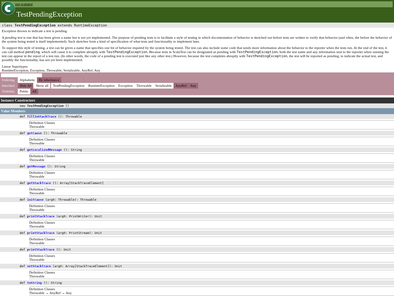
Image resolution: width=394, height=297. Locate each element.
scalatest (27, 4)
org (17, 4)
